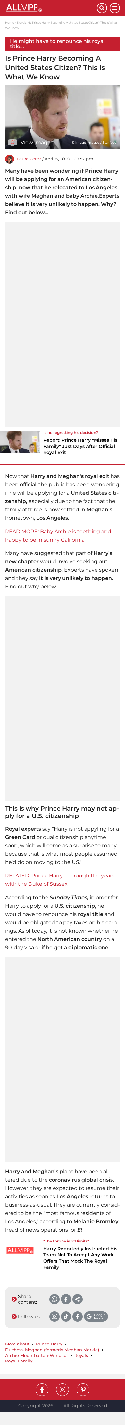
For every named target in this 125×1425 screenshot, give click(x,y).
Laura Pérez (29, 159)
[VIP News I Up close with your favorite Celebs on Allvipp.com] (51, 8)
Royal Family (18, 1361)
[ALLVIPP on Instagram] (62, 1389)
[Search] (102, 8)
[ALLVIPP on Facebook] (42, 1389)
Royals (21, 22)
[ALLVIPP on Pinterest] (83, 1389)
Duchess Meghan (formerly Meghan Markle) (52, 1349)
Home (9, 22)
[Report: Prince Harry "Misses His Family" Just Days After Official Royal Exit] (20, 445)
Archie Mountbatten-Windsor (36, 1355)
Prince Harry (49, 1344)
